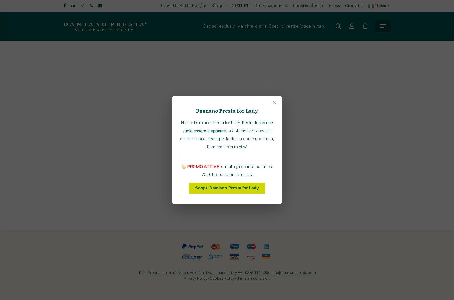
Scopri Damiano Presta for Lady (227, 188)
